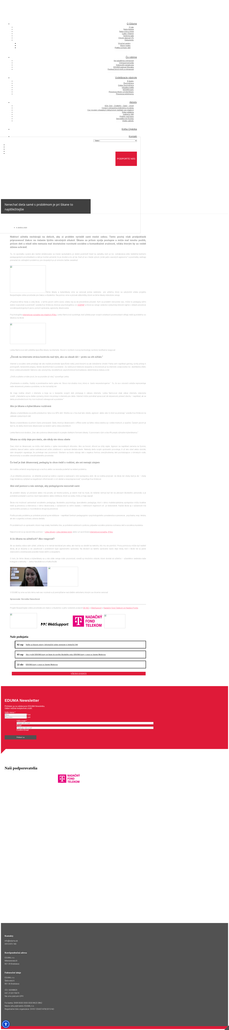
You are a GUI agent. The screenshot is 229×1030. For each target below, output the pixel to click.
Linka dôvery (50, 532)
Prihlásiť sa (20, 737)
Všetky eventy (79, 674)
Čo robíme (131, 57)
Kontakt (133, 136)
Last (28, 717)
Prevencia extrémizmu (125, 94)
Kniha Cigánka (129, 129)
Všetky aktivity (128, 121)
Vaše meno (10, 712)
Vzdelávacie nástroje (126, 77)
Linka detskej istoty (64, 532)
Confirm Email (23, 730)
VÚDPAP (81, 305)
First (28, 715)
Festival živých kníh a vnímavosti (121, 69)
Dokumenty (129, 40)
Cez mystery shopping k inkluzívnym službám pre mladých (110, 110)
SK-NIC (86, 608)
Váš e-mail (22, 721)
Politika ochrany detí (122, 48)
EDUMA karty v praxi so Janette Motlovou (42, 664)
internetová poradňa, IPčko (101, 532)
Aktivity (133, 102)
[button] (5, 1024)
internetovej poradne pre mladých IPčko (39, 315)
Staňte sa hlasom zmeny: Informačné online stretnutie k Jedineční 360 (52, 645)
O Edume (132, 23)
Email (19, 725)
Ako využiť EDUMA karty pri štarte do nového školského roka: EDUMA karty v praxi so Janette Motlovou (66, 654)
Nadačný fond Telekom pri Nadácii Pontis (121, 608)
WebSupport (96, 608)
